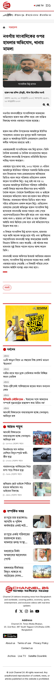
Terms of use (24, 643)
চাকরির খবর (47, 15)
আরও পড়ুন (14, 427)
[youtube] (37, 611)
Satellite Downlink (37, 656)
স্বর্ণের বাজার (33, 15)
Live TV (22, 656)
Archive (11, 656)
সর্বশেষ (10, 349)
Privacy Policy (40, 643)
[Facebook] (16, 611)
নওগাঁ (7, 288)
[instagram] (26, 611)
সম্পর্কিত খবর (15, 511)
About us (10, 643)
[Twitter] (21, 611)
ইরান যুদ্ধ (20, 15)
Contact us (27, 648)
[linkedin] (31, 611)
